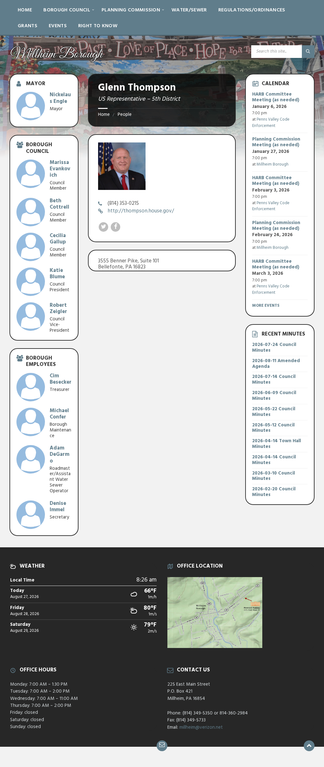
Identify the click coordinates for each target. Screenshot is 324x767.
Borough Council (66, 10)
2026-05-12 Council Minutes (273, 428)
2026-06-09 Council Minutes (274, 395)
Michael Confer (59, 413)
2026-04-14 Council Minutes (274, 460)
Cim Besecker (61, 379)
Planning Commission (131, 10)
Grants (27, 26)
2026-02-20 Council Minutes (274, 492)
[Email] (162, 745)
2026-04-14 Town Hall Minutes (276, 443)
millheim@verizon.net (201, 727)
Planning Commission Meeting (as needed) (276, 142)
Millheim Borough (273, 164)
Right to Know (97, 26)
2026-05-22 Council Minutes (273, 411)
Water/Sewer (189, 10)
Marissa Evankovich (60, 168)
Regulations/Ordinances (251, 10)
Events (58, 26)
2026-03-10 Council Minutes (273, 476)
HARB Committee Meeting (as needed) (275, 97)
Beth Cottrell (59, 204)
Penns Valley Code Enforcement (271, 122)
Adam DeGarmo (59, 454)
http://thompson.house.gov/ (141, 211)
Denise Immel (58, 506)
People (125, 114)
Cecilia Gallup (58, 238)
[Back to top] (309, 745)
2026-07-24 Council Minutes (274, 347)
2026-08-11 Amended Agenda (276, 363)
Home (25, 10)
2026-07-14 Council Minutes (274, 379)
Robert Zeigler (58, 308)
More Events (265, 305)
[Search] (308, 51)
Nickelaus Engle (60, 98)
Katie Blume (57, 273)
